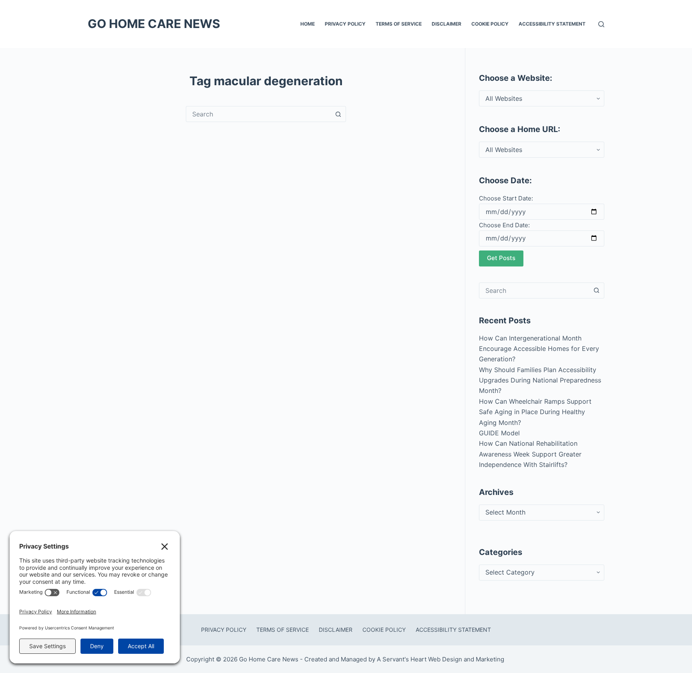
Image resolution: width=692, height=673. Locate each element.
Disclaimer (446, 24)
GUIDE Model (499, 433)
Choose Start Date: (506, 198)
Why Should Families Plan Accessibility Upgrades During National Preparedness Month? (540, 380)
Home (307, 24)
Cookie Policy (490, 24)
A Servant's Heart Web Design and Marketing (441, 659)
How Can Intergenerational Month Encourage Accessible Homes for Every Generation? (539, 348)
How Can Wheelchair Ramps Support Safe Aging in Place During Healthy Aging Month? (535, 412)
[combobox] (258, 114)
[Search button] (338, 114)
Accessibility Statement (552, 24)
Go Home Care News (154, 23)
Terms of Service (399, 24)
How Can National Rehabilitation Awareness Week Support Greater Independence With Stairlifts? (530, 454)
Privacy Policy (345, 24)
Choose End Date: (504, 225)
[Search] (601, 24)
